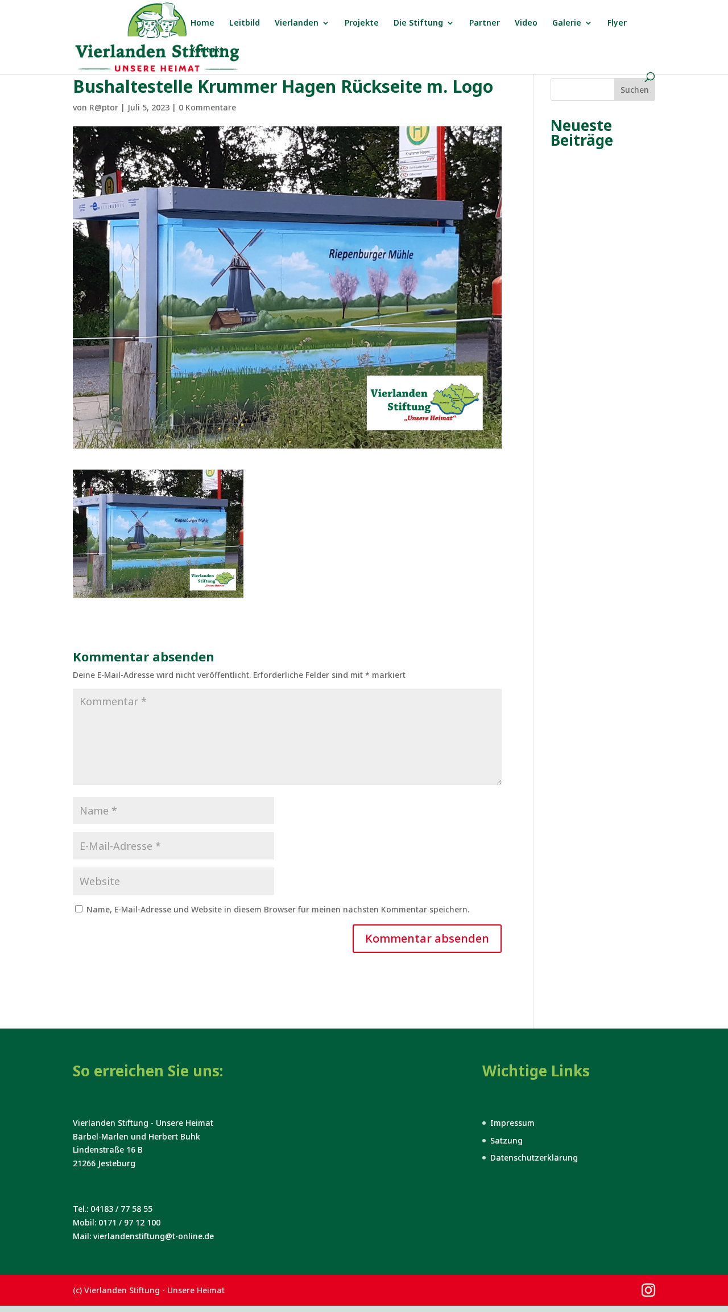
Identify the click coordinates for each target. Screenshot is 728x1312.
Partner (484, 23)
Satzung (506, 1140)
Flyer (617, 23)
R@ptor (103, 107)
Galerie (566, 23)
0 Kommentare (207, 107)
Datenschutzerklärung (534, 1157)
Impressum (512, 1122)
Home (202, 23)
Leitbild (244, 23)
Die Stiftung (418, 23)
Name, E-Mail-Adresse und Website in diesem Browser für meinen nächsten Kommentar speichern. (277, 909)
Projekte (362, 23)
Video (526, 23)
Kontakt (207, 50)
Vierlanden (296, 23)
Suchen (635, 89)
